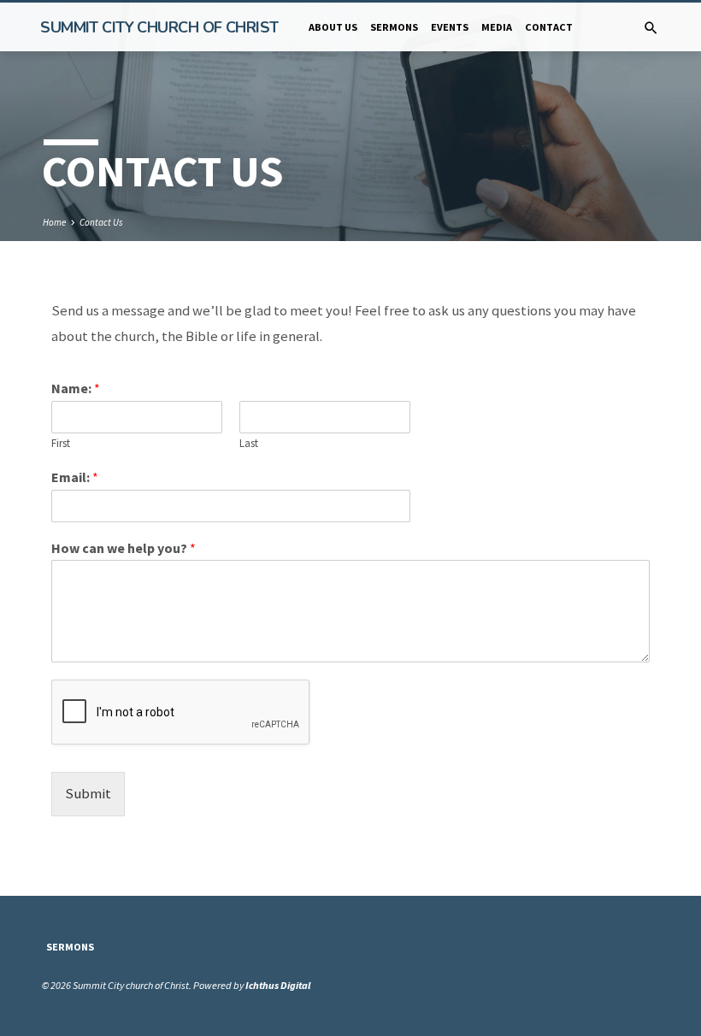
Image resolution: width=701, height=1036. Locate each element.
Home (54, 222)
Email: (74, 477)
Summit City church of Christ (159, 27)
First (60, 443)
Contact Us (101, 222)
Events (449, 27)
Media (496, 27)
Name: (75, 388)
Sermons (394, 27)
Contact (549, 27)
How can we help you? (123, 547)
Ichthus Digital (277, 985)
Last (248, 443)
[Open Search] (651, 28)
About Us (333, 27)
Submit (88, 794)
